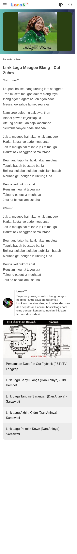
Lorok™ (15, 80)
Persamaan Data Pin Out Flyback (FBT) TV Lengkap (36, 366)
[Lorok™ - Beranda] (19, 4)
